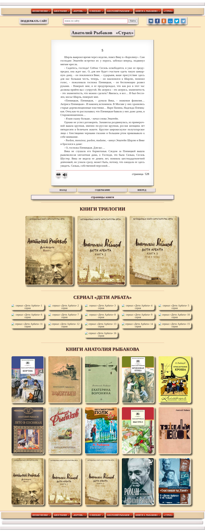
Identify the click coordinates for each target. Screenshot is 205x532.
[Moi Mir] (170, 21)
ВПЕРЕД (142, 190)
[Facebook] (157, 21)
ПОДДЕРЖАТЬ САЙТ (34, 21)
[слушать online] (64, 174)
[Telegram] (183, 21)
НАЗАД (63, 190)
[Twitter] (176, 21)
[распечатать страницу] (58, 174)
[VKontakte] (151, 21)
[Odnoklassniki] (164, 21)
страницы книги (102, 197)
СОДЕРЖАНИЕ (102, 190)
